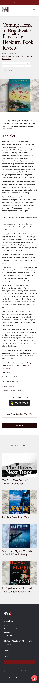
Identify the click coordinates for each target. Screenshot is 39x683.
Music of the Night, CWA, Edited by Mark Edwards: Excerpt (18, 553)
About (6, 626)
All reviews (7, 63)
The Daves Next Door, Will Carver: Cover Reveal (15, 482)
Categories (7, 632)
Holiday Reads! (16, 66)
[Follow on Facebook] (14, 2)
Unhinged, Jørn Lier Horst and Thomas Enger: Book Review (17, 590)
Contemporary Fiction (21, 63)
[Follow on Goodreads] (24, 2)
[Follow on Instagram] (21, 2)
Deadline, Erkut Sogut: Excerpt (17, 517)
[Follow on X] (18, 2)
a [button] (34, 10)
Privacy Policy (8, 635)
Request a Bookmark (10, 629)
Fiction (6, 66)
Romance (26, 66)
